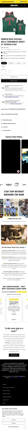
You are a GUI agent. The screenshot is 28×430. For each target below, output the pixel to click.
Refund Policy (6, 393)
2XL (3, 66)
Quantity (3, 69)
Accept (13, 419)
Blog (4, 403)
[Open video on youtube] (18, 171)
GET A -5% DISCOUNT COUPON (9, 114)
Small (4, 63)
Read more (14, 355)
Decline (14, 423)
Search (4, 384)
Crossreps (7, 342)
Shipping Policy (7, 396)
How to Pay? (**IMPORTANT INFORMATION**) (13, 109)
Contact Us (5, 399)
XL (24, 63)
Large (18, 63)
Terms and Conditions (8, 387)
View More (14, 314)
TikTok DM (20, 377)
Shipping (9, 49)
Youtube (12, 377)
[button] (2, 5)
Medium (11, 63)
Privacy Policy (6, 390)
